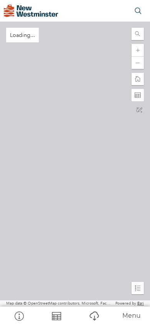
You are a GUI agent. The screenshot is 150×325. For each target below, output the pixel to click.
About (19, 316)
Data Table (56, 316)
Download (94, 316)
